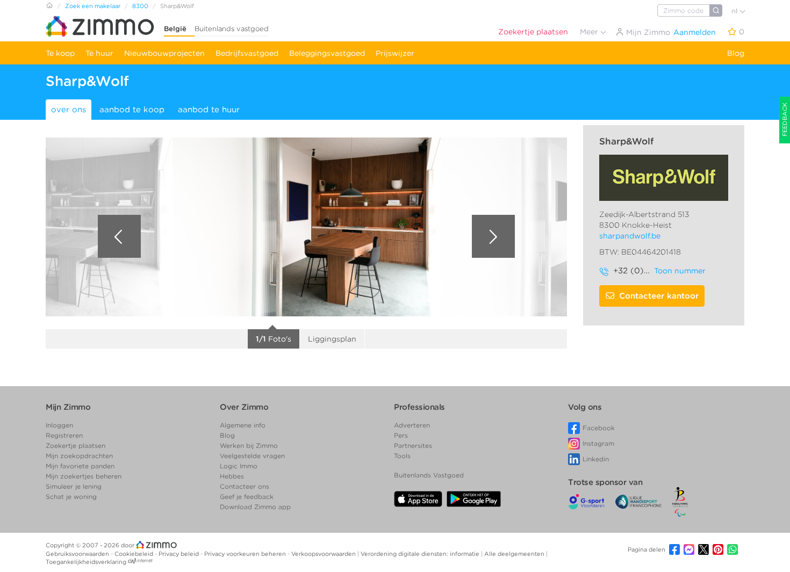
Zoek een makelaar (92, 6)
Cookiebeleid (134, 553)
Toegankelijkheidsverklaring (86, 562)
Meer (590, 31)
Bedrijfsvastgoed (247, 53)
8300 (140, 6)
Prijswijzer (395, 53)
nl (735, 11)
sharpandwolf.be (629, 235)
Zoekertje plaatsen (533, 31)
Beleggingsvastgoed (327, 53)
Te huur (99, 53)
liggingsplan (332, 339)
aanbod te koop (131, 109)
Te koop (60, 53)
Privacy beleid (179, 553)
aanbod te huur (209, 109)
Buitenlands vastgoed (232, 29)
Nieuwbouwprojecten (164, 53)
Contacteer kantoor (659, 296)
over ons (68, 109)
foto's (273, 339)
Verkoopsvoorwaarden (324, 553)
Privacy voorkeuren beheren (246, 553)
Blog (735, 53)
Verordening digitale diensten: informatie (421, 553)
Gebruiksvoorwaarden (78, 553)
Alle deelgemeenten (515, 553)
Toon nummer (680, 270)
